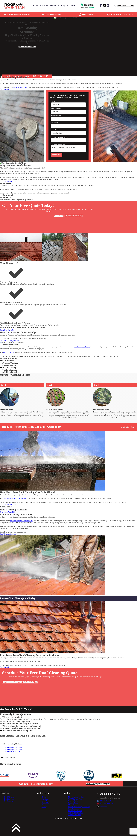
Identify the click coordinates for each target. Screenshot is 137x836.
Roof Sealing (8, 801)
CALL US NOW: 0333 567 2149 (20, 682)
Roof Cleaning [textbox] (56, 133)
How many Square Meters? (60, 137)
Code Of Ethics (73, 809)
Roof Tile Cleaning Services (9, 341)
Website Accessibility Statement (79, 807)
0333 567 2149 (125, 5)
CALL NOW (58, 216)
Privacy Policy (73, 803)
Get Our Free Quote (128, 427)
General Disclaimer (74, 815)
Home (35, 6)
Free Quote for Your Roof (27, 46)
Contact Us (71, 6)
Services (53, 6)
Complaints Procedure (75, 813)
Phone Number (56, 116)
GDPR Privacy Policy (75, 799)
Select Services (55, 130)
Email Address (56, 108)
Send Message (56, 155)
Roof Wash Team (6, 89)
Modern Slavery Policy (76, 797)
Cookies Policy (73, 801)
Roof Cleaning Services (8, 181)
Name (53, 101)
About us (44, 6)
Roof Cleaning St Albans (13, 747)
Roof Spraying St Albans (13, 749)
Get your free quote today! (74, 216)
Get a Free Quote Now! (8, 330)
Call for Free (90, 784)
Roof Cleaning (9, 797)
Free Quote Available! (7, 512)
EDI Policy (72, 805)
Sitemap (44, 807)
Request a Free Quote (102, 784)
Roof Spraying (9, 799)
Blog (63, 6)
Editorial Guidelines (75, 811)
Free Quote (45, 799)
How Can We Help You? (59, 144)
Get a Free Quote (75, 598)
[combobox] (68, 133)
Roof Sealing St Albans (13, 751)
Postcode (54, 123)
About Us (45, 801)
